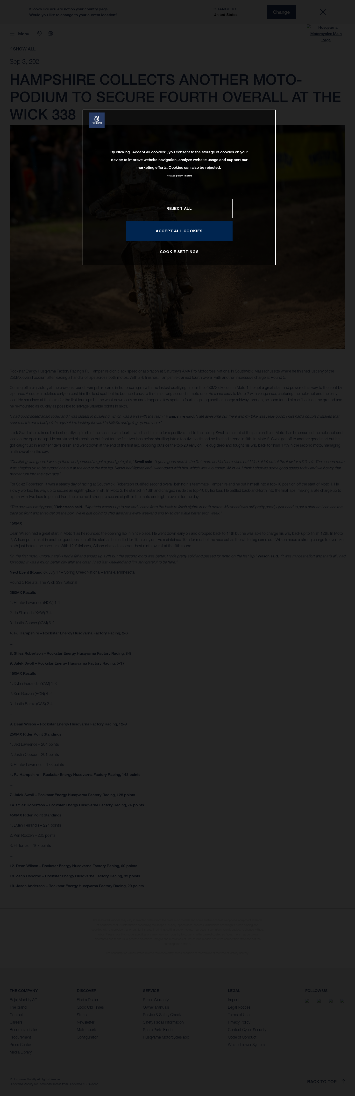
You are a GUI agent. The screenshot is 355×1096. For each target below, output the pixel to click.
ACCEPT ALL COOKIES (179, 231)
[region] (179, 187)
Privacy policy (175, 175)
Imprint (188, 175)
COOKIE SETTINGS (179, 251)
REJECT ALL (179, 208)
